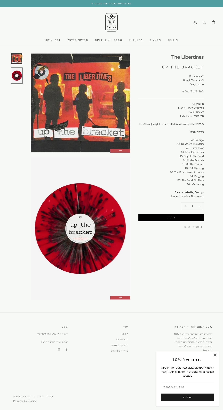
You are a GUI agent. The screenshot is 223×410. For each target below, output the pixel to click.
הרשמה (187, 397)
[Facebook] (193, 227)
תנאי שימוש (122, 339)
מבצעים (155, 39)
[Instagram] (59, 349)
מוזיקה (173, 39)
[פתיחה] (213, 22)
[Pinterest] (185, 227)
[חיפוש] (204, 22)
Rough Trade (190, 80)
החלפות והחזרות (119, 345)
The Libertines (187, 57)
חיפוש (125, 334)
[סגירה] (215, 355)
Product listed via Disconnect (187, 196)
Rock (192, 76)
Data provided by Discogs (189, 192)
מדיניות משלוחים (119, 350)
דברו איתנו (53, 39)
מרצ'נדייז (136, 39)
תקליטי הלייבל (77, 39)
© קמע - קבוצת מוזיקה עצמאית (33, 396)
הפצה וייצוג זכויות (108, 39)
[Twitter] (189, 227)
